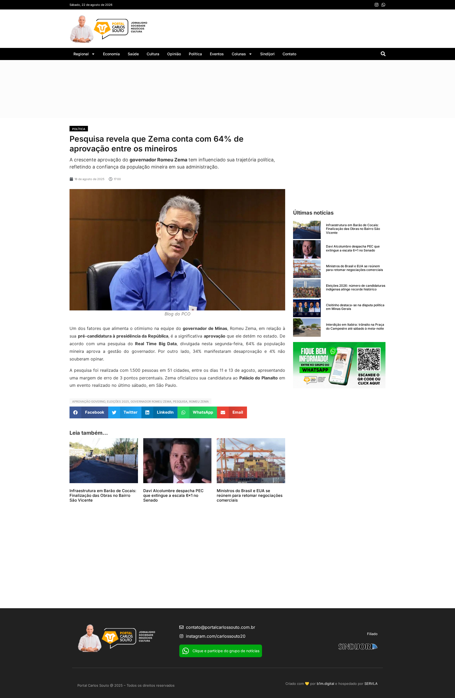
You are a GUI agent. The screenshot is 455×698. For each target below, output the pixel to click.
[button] (89, 412)
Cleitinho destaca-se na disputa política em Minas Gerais (355, 307)
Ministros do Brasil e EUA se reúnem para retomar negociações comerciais (250, 495)
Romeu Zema (199, 401)
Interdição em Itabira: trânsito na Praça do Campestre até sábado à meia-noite (355, 326)
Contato (289, 54)
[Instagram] (376, 5)
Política (195, 54)
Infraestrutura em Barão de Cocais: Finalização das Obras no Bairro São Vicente (103, 495)
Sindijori (267, 54)
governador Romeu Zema (151, 401)
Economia (111, 54)
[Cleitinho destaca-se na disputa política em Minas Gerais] (307, 308)
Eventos (217, 54)
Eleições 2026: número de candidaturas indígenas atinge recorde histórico (355, 287)
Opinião (174, 54)
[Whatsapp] (383, 5)
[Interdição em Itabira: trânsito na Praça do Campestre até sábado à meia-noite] (307, 327)
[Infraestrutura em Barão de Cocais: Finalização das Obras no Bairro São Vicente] (307, 230)
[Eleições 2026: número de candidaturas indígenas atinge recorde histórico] (307, 288)
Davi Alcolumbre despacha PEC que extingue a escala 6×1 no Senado (173, 495)
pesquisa (180, 401)
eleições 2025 (118, 401)
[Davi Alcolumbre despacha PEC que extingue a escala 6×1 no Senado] (307, 249)
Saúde (133, 54)
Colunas (239, 54)
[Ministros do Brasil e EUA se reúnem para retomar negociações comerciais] (307, 269)
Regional (81, 54)
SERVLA (371, 683)
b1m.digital (325, 683)
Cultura (153, 54)
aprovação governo (88, 401)
